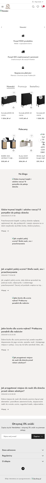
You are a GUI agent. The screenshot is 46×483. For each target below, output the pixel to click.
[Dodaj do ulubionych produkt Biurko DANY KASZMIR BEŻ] (31, 135)
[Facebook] (23, 468)
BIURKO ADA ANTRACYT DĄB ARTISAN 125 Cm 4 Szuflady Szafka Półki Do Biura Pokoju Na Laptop (8, 157)
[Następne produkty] (41, 97)
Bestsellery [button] (34, 86)
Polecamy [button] (23, 129)
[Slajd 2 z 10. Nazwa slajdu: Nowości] (23, 17)
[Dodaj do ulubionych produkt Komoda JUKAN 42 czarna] (31, 92)
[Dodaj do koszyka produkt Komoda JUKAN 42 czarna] (31, 107)
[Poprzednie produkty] (5, 97)
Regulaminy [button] (7, 455)
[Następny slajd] (44, 27)
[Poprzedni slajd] (1, 27)
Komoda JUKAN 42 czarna (25, 114)
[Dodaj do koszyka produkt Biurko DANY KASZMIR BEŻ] (31, 150)
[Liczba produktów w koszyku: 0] (42, 7)
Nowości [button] (11, 86)
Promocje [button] (22, 86)
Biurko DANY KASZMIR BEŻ (23, 157)
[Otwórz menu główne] (2, 6)
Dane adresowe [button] (9, 450)
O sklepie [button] (6, 461)
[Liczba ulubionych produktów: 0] (38, 7)
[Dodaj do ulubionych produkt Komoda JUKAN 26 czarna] (14, 92)
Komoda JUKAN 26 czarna (7, 114)
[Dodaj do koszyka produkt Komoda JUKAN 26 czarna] (14, 107)
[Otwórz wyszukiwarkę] (33, 7)
